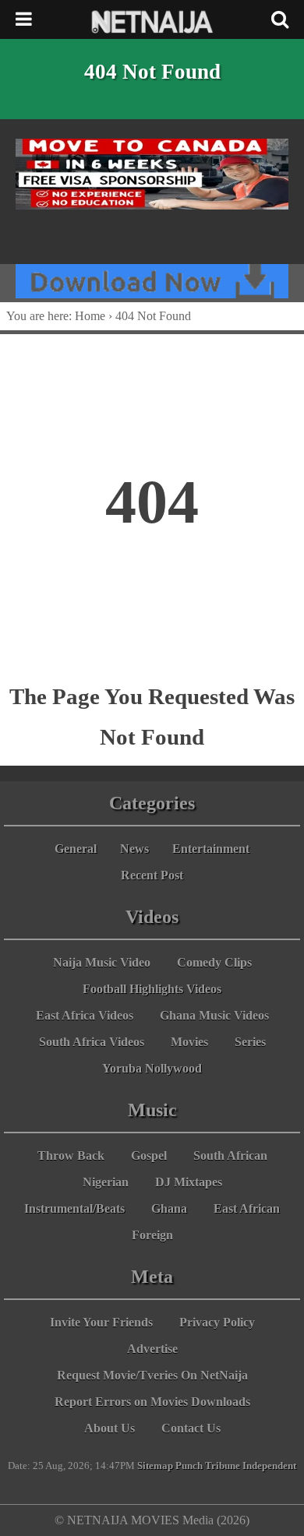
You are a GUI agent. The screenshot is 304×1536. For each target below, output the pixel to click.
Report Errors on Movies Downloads (152, 1401)
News (134, 848)
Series (250, 1041)
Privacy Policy (217, 1322)
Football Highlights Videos (152, 988)
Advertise (152, 1348)
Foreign (152, 1235)
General (76, 848)
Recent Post (152, 875)
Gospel (149, 1155)
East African (247, 1208)
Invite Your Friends (101, 1322)
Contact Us (191, 1428)
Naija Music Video (101, 962)
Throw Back (70, 1155)
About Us (109, 1428)
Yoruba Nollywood (152, 1068)
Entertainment (210, 848)
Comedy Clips (214, 962)
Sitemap (155, 1465)
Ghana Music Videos (214, 1015)
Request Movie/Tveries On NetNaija (152, 1375)
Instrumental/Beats (74, 1208)
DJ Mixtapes (188, 1182)
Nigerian (106, 1182)
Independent (269, 1465)
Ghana (169, 1208)
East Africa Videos (84, 1015)
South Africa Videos (91, 1041)
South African (230, 1155)
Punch (189, 1465)
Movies (189, 1041)
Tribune (222, 1465)
